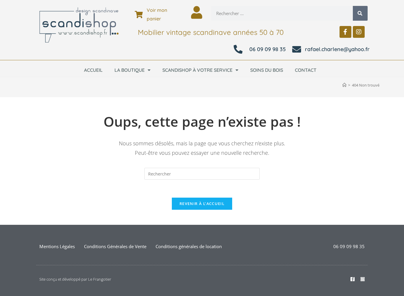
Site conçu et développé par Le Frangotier (75, 279)
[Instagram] (359, 32)
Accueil (93, 70)
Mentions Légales (57, 246)
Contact (305, 70)
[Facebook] (345, 32)
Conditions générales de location (189, 246)
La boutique (129, 70)
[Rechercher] (360, 13)
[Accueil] (344, 85)
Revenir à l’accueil (202, 203)
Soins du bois (266, 70)
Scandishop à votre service (197, 70)
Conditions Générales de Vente (115, 246)
